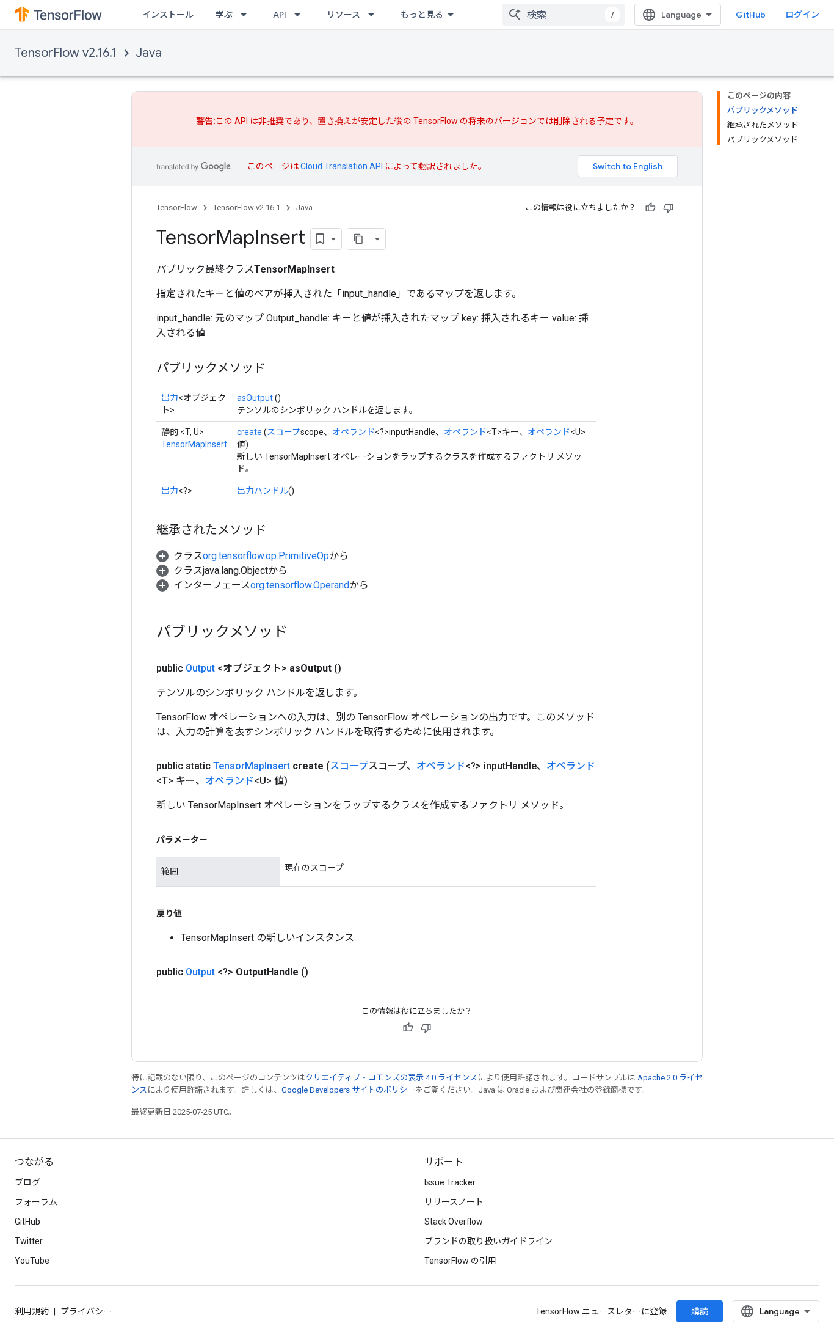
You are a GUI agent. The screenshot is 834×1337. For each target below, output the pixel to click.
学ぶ (224, 14)
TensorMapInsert (194, 444)
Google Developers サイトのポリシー (348, 1089)
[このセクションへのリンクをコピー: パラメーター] (220, 839)
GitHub (751, 14)
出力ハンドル (262, 491)
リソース (343, 14)
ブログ (27, 1182)
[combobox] (563, 15)
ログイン (802, 15)
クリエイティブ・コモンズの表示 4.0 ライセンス (391, 1077)
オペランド (353, 432)
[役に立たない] (668, 208)
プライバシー (86, 1311)
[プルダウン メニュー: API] (301, 14)
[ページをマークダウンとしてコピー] (358, 239)
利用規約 (32, 1311)
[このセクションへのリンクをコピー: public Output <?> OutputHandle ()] (323, 972)
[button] (252, 556)
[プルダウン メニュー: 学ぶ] (247, 14)
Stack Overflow (453, 1221)
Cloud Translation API (341, 166)
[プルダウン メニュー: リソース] (375, 14)
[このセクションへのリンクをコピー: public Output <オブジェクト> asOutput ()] (356, 668)
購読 (699, 1311)
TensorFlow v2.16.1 (66, 52)
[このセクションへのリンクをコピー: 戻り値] (194, 913)
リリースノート (454, 1202)
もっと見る (422, 14)
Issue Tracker (450, 1182)
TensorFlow (176, 207)
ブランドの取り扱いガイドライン (488, 1241)
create (249, 432)
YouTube (32, 1261)
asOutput (255, 398)
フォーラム (36, 1202)
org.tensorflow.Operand (299, 585)
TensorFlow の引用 (460, 1261)
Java (149, 52)
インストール (168, 14)
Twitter (29, 1241)
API (279, 14)
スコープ (283, 432)
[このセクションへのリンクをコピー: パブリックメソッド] (278, 369)
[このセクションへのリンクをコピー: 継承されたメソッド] (278, 531)
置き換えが (338, 121)
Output (200, 668)
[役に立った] (650, 208)
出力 (169, 398)
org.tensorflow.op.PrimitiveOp (266, 556)
